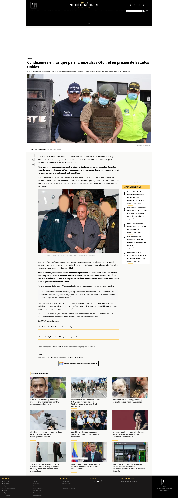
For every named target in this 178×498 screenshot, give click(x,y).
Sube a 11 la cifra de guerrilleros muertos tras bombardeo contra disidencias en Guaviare (136, 197)
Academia (36, 483)
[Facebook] (92, 481)
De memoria (37, 486)
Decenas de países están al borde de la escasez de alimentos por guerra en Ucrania (67, 347)
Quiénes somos (66, 483)
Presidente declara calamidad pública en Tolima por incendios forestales (137, 257)
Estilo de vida (37, 495)
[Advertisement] (89, 43)
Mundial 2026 (37, 490)
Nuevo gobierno (38, 493)
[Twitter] (95, 481)
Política (6, 483)
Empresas (7, 495)
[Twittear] (32, 161)
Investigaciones (38, 488)
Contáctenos (66, 486)
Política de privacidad (68, 488)
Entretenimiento (9, 488)
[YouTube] (99, 481)
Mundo (6, 490)
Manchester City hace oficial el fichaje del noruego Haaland (59, 337)
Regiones (7, 493)
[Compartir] (32, 155)
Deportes (7, 486)
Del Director (65, 481)
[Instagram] (102, 481)
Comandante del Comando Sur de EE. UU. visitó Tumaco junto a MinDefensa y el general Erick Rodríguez (137, 213)
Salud (35, 481)
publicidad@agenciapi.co (129, 481)
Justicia (29, 58)
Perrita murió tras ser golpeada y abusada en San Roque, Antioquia (136, 228)
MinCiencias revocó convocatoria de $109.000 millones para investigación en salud (136, 242)
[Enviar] (32, 165)
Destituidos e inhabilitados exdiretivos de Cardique (56, 327)
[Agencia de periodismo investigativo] (48, 5)
